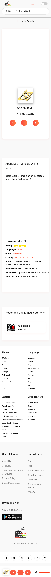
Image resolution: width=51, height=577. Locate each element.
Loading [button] (24, 123)
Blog (30, 461)
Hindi (19, 249)
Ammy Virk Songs (8, 403)
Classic (4, 385)
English (30, 372)
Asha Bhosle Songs (9, 406)
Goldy (30, 406)
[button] (20, 572)
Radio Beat (31, 416)
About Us (6, 461)
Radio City (31, 420)
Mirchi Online (32, 413)
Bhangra (5, 372)
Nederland (20, 257)
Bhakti (4, 368)
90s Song (5, 358)
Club (3, 389)
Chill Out (5, 378)
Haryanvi (31, 382)
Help (30, 466)
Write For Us (33, 492)
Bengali (30, 361)
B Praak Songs (7, 409)
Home (19, 21)
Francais (31, 375)
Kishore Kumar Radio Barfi (11, 426)
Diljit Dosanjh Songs (9, 416)
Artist (4, 365)
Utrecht (29, 257)
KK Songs (5, 430)
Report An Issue (35, 475)
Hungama (31, 409)
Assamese (31, 358)
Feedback (32, 479)
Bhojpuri (31, 365)
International (32, 389)
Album (4, 361)
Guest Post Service (11, 483)
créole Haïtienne (34, 368)
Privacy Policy (9, 478)
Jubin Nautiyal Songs (10, 423)
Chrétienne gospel (8, 382)
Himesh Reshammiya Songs (12, 420)
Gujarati (30, 378)
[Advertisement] (25, 59)
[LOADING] (25, 123)
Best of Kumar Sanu (9, 413)
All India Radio (33, 403)
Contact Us (7, 466)
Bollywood (18, 253)
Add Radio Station (36, 470)
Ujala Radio (24, 325)
